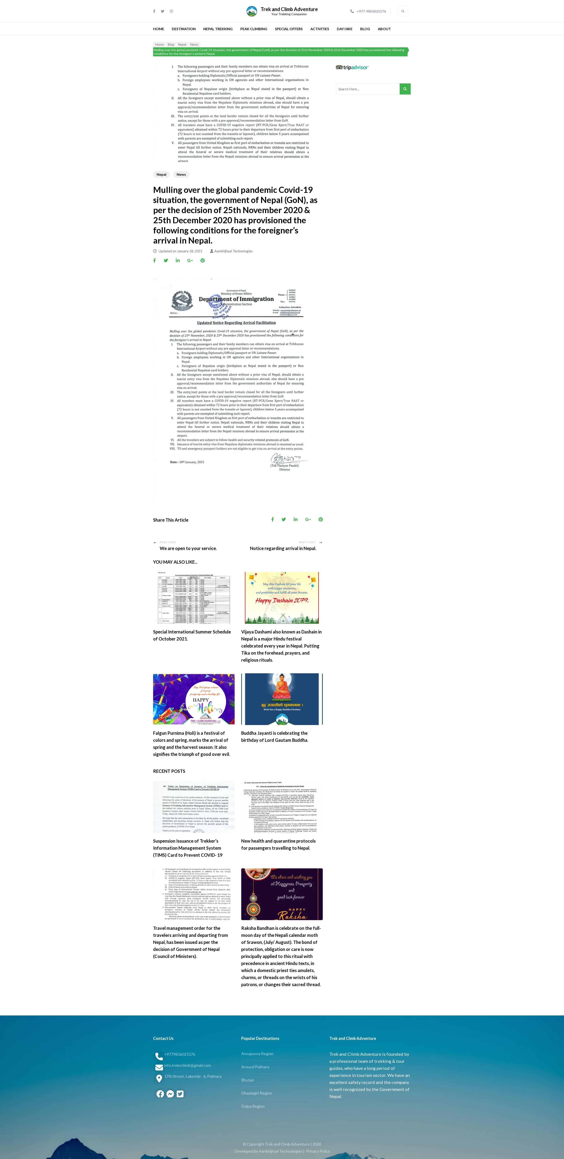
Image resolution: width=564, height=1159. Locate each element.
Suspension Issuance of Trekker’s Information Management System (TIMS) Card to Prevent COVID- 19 (188, 848)
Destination (184, 29)
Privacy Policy (318, 1151)
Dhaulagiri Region (256, 1093)
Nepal (161, 174)
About (384, 29)
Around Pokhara (255, 1066)
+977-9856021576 (371, 11)
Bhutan (247, 1080)
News (181, 174)
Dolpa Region (253, 1106)
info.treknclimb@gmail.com (187, 1065)
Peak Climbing (253, 29)
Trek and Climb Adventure (289, 9)
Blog (365, 29)
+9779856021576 (179, 1054)
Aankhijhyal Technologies (233, 251)
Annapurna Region (257, 1053)
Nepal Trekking (218, 29)
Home (158, 29)
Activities (319, 29)
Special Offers (289, 29)
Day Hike (344, 29)
